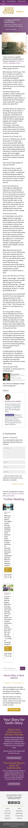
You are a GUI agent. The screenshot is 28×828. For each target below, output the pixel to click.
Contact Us (7, 811)
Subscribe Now (14, 710)
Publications (19, 811)
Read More (6, 569)
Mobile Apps (19, 813)
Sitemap (19, 818)
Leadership (7, 818)
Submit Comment (18, 484)
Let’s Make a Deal (7, 513)
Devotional (11, 26)
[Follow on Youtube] (18, 802)
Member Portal (22, 1)
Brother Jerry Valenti (11, 24)
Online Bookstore (11, 1)
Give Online (7, 813)
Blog (3, 1)
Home (7, 808)
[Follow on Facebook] (9, 802)
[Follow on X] (12, 802)
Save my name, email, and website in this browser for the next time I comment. (13, 478)
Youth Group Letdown (7, 593)
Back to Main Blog (11, 29)
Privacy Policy (19, 816)
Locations (7, 816)
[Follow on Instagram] (15, 802)
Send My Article (14, 784)
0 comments (19, 26)
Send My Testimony (14, 758)
